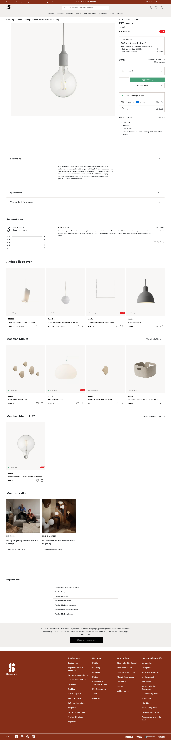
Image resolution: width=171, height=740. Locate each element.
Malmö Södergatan (125, 677)
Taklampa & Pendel (31, 20)
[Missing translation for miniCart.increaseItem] (127, 80)
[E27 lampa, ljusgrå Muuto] (63, 69)
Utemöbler (103, 13)
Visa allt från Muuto (153, 339)
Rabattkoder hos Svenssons (149, 687)
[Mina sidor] (150, 7)
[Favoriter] (156, 7)
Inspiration (37, 2)
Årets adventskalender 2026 (152, 718)
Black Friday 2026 (149, 708)
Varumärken (10, 2)
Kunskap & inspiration (151, 672)
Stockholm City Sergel (127, 663)
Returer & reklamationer (78, 675)
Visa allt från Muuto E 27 (151, 416)
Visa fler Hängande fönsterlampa (67, 587)
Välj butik (159, 109)
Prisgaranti (72, 708)
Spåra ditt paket (75, 698)
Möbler (51, 13)
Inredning (69, 13)
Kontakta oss (160, 2)
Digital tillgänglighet (77, 712)
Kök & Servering (90, 13)
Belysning (60, 13)
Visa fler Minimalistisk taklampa (66, 609)
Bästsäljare (146, 682)
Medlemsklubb (148, 677)
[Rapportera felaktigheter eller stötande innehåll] (163, 241)
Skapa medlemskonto (86, 640)
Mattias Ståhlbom (126, 20)
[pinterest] (27, 736)
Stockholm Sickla (124, 668)
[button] (124, 31)
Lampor (19, 20)
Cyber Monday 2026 (150, 712)
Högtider (146, 703)
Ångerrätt (72, 722)
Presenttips (147, 698)
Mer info (159, 102)
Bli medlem (160, 50)
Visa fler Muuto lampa (63, 601)
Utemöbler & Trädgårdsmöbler (100, 683)
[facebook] (16, 736)
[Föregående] (16, 69)
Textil (111, 13)
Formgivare (28, 2)
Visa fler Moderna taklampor (65, 605)
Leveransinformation (77, 680)
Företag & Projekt (75, 717)
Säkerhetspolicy (74, 694)
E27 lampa (56, 20)
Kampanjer (19, 2)
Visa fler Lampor (61, 592)
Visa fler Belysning (61, 596)
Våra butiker (150, 2)
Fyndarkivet (53, 2)
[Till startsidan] (9, 7)
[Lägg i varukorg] (42, 325)
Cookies (71, 689)
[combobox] (85, 8)
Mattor (78, 13)
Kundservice (73, 663)
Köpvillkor (72, 684)
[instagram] (22, 736)
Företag (45, 2)
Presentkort (97, 698)
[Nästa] (110, 69)
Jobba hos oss (123, 691)
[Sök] (65, 8)
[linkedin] (33, 736)
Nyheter (120, 13)
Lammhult (121, 682)
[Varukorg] (162, 7)
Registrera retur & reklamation (75, 669)
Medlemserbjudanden (151, 694)
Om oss (120, 686)
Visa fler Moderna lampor (64, 614)
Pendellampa (45, 20)
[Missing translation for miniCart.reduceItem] (120, 80)
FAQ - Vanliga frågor (76, 703)
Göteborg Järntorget (126, 672)
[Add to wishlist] (37, 326)
